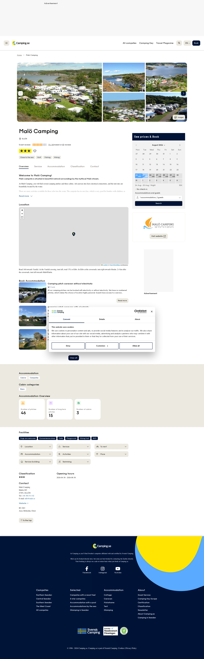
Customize (100, 346)
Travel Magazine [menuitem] (164, 43)
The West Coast (43, 606)
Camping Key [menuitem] (146, 43)
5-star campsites (77, 599)
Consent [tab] (66, 319)
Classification (144, 606)
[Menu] (6, 43)
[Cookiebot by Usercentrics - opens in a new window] (136, 311)
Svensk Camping (111, 648)
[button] (124, 77)
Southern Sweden (44, 602)
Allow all (136, 346)
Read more (24, 196)
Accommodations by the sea (83, 606)
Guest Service (144, 595)
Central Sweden (43, 599)
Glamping (108, 610)
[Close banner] (152, 311)
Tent (106, 606)
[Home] (20, 43)
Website (22, 503)
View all (73, 358)
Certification (143, 602)
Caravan (108, 599)
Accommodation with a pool (83, 602)
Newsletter (143, 610)
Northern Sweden (44, 595)
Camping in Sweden (147, 618)
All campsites (42, 610)
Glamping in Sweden (79, 610)
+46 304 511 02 (28, 495)
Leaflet (105, 265)
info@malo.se (30, 498)
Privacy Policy (131, 648)
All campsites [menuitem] (129, 43)
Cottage (108, 595)
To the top (27, 520)
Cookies (121, 648)
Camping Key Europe (147, 599)
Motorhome (109, 602)
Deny (68, 346)
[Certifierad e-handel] (124, 631)
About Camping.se (146, 614)
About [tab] (137, 319)
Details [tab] (102, 319)
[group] (59, 92)
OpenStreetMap (115, 265)
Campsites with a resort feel (83, 595)
